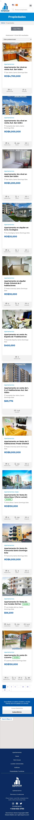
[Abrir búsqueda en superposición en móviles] (22, 10)
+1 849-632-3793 (17, 809)
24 (23, 687)
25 (27, 687)
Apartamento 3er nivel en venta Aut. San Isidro (15, 68)
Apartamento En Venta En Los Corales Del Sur (16, 603)
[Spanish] (16, 5)
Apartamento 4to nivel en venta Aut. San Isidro (15, 122)
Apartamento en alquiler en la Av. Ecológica (16, 229)
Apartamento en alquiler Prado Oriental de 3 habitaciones (15, 283)
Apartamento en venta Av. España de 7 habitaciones (15, 335)
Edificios (17, 767)
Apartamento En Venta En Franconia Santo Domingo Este (15, 550)
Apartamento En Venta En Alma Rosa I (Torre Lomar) (15, 497)
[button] (30, 5)
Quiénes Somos (17, 790)
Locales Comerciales (17, 763)
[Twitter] (21, 804)
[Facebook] (17, 804)
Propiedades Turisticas (17, 771)
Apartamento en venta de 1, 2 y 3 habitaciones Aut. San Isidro (16, 390)
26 (5, 690)
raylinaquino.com (23, 815)
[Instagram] (13, 804)
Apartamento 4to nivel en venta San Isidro (15, 175)
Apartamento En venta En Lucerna (15, 656)
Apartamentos (9, 64)
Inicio (3, 23)
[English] (13, 5)
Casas (17, 492)
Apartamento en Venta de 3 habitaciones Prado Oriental (16, 442)
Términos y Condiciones (17, 794)
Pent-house (17, 760)
